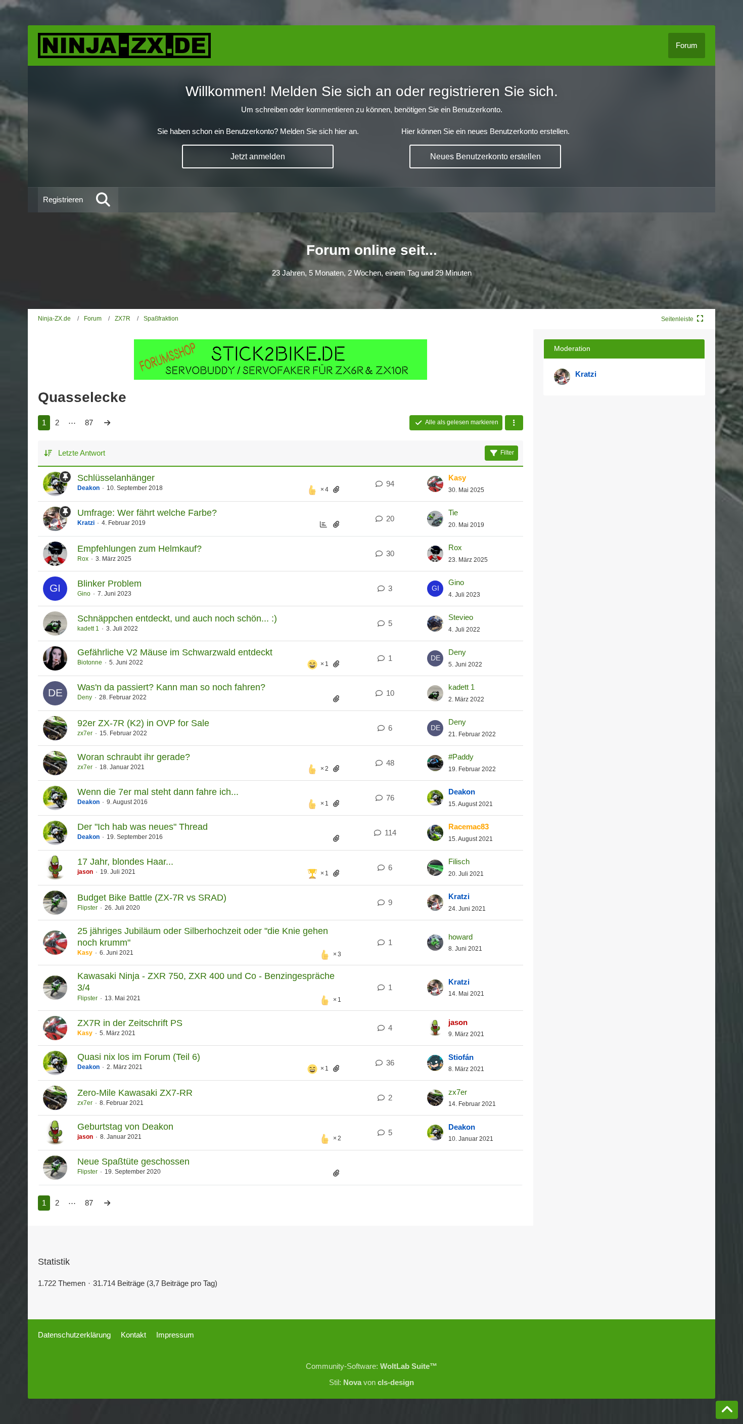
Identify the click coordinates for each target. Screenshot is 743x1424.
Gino (83, 593)
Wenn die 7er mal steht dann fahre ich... (158, 792)
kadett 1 (88, 628)
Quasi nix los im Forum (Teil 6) (138, 1057)
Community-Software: (371, 1366)
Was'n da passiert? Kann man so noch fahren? (171, 687)
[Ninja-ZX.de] (124, 45)
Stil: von (371, 1382)
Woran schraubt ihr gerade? (133, 757)
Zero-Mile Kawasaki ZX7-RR (135, 1093)
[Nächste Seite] (107, 422)
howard (460, 936)
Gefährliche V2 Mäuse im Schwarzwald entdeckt (174, 652)
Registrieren (63, 199)
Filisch (459, 861)
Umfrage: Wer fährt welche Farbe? (147, 513)
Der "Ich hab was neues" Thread (142, 827)
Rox (82, 558)
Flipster (87, 907)
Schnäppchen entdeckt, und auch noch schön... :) (177, 618)
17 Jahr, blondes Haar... (125, 862)
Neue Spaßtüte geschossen (133, 1161)
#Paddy (461, 756)
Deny (457, 652)
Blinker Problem (109, 584)
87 (89, 422)
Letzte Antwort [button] (81, 453)
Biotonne (89, 662)
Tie (453, 512)
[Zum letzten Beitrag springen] (435, 484)
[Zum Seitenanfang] (727, 1410)
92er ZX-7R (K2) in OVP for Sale (143, 723)
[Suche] (103, 199)
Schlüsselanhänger (116, 478)
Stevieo (460, 617)
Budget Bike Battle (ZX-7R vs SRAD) (151, 898)
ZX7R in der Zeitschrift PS (129, 1023)
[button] (514, 422)
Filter (507, 452)
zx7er (84, 733)
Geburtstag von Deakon (125, 1127)
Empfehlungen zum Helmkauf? (139, 549)
